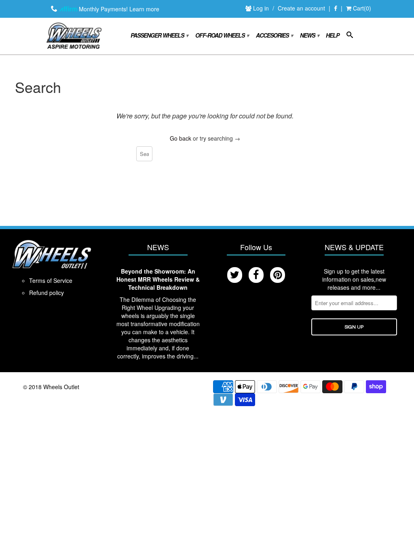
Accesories (274, 35)
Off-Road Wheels (221, 35)
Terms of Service (50, 280)
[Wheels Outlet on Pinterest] (277, 275)
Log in (261, 8)
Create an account (301, 8)
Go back (180, 138)
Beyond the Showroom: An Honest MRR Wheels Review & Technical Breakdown (158, 279)
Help (332, 35)
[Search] (349, 36)
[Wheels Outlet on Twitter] (234, 275)
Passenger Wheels (159, 35)
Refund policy (46, 293)
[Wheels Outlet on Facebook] (335, 8)
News (309, 35)
